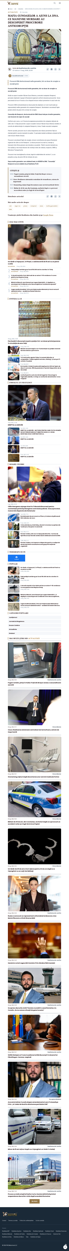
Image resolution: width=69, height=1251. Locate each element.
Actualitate (20, 9)
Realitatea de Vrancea (45, 1234)
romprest (33, 206)
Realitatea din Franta (19, 1234)
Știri (15, 9)
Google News (48, 215)
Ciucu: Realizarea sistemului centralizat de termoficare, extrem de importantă (36, 180)
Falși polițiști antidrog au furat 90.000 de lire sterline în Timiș (32, 269)
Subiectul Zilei (56, 1234)
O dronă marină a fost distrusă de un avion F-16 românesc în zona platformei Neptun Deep (40, 586)
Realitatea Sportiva (16, 1231)
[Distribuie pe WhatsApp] (55, 69)
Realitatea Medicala (7, 1234)
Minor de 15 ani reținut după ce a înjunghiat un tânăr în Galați (31, 1149)
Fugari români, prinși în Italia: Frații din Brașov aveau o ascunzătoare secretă (33, 175)
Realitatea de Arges (36, 1237)
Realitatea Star (27, 1231)
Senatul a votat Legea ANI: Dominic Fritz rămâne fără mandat (31, 963)
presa (25, 206)
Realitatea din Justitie (27, 68)
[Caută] (54, 3)
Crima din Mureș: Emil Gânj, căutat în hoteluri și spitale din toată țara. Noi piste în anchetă (40, 526)
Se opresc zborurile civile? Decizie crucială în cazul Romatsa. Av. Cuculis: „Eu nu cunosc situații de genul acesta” (32, 1009)
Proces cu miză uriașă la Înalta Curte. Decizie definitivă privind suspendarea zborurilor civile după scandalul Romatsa (32, 1195)
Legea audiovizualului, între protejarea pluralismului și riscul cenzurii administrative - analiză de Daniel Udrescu (35, 290)
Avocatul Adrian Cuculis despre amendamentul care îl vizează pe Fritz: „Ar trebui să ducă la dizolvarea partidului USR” (33, 1103)
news (41, 206)
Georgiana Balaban (55, 1099)
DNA (10, 209)
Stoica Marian (56, 727)
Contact (4, 1220)
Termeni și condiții (13, 1220)
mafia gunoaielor (52, 206)
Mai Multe (34, 1201)
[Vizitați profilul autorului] (10, 69)
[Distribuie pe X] (59, 69)
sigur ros (17, 206)
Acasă (11, 9)
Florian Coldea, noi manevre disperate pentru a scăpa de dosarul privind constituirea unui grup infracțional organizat (40, 544)
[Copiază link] (47, 69)
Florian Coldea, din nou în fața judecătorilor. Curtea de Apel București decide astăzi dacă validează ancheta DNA (40, 534)
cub (10, 206)
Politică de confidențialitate (27, 1220)
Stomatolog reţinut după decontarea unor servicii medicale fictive (36, 185)
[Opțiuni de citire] (65, 1247)
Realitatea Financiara (61, 1231)
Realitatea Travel (49, 1231)
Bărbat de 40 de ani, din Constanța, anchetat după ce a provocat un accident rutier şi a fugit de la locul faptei (36, 189)
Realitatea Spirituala (38, 1231)
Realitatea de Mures (19, 1237)
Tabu (27, 1237)
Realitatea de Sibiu (7, 1237)
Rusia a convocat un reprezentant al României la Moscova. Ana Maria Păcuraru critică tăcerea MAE (32, 917)
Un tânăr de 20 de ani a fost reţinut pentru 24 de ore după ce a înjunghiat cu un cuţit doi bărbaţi (31, 870)
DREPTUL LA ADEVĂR (15, 425)
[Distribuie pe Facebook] (51, 69)
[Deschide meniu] (60, 3)
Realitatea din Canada (32, 1234)
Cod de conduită (40, 1220)
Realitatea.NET (6, 1231)
